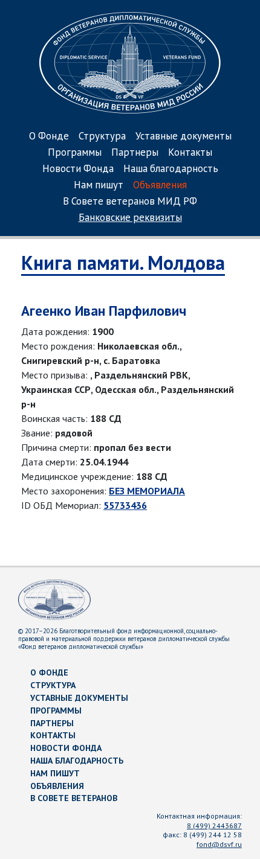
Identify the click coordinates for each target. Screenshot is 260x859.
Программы (75, 153)
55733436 (125, 505)
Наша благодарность (170, 169)
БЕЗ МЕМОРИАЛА (147, 491)
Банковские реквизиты (130, 218)
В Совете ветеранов (73, 798)
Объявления (160, 185)
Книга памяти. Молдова (123, 262)
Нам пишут (98, 185)
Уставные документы (183, 136)
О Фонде (49, 136)
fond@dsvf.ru (219, 844)
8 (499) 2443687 (214, 825)
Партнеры (134, 153)
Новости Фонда (78, 169)
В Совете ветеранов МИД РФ (130, 202)
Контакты (190, 153)
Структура (102, 136)
